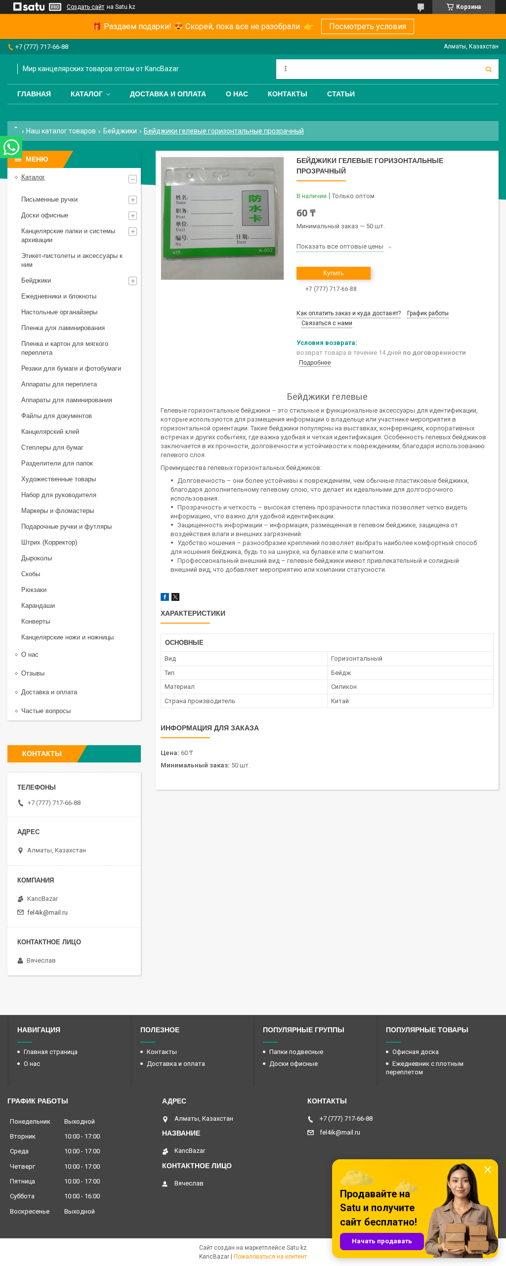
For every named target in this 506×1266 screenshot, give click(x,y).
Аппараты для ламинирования (66, 400)
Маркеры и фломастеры (57, 510)
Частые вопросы (46, 711)
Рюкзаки (33, 589)
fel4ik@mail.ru (47, 912)
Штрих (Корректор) (49, 542)
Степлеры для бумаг (52, 447)
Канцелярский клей (50, 431)
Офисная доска (415, 1051)
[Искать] (489, 69)
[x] (175, 598)
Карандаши (38, 605)
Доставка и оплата (168, 94)
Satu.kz (297, 1247)
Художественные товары (58, 479)
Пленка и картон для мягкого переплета (64, 348)
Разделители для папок (57, 463)
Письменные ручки (49, 199)
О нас (237, 94)
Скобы (30, 574)
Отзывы (32, 673)
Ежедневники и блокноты (58, 296)
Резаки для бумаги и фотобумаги (71, 368)
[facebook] (165, 598)
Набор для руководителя (58, 495)
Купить (333, 273)
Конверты (35, 621)
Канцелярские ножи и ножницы (67, 637)
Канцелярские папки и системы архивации (68, 235)
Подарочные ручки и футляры (66, 526)
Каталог (87, 94)
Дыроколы (36, 558)
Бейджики (120, 131)
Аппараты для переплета (59, 384)
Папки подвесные (296, 1051)
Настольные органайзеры (59, 312)
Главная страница (51, 1051)
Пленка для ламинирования (63, 328)
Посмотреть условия (367, 26)
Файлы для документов (56, 416)
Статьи (341, 94)
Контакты (287, 94)
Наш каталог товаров (61, 131)
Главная (34, 94)
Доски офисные (44, 215)
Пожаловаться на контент (270, 1256)
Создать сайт (85, 6)
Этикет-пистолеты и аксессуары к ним (72, 260)
